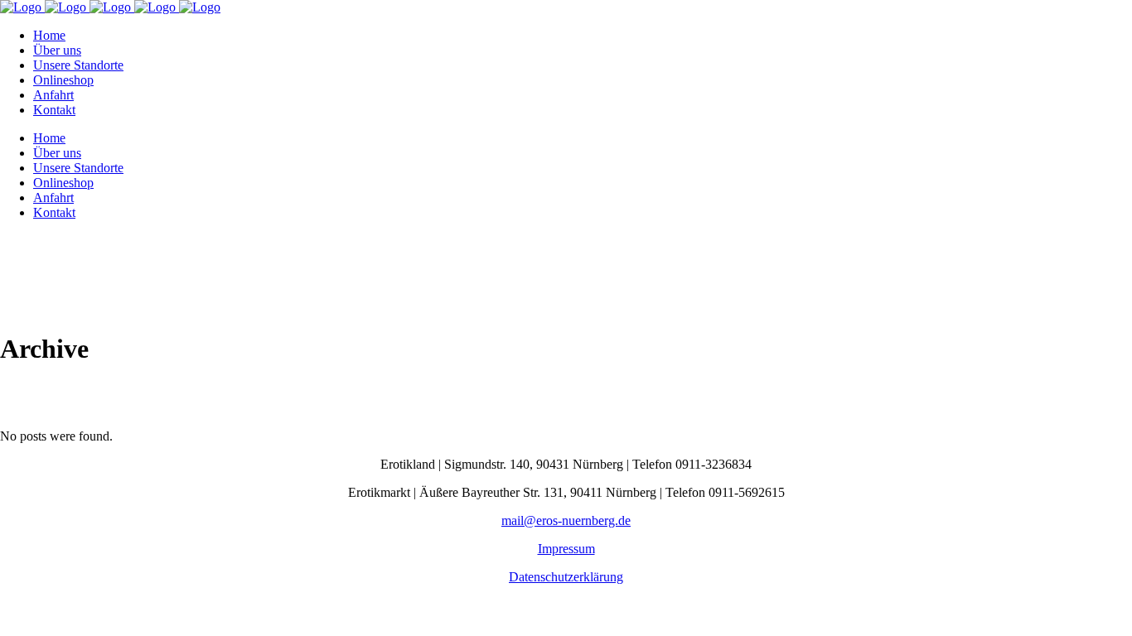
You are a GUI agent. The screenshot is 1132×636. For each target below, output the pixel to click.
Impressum (566, 549)
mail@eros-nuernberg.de (566, 520)
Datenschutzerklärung (566, 577)
